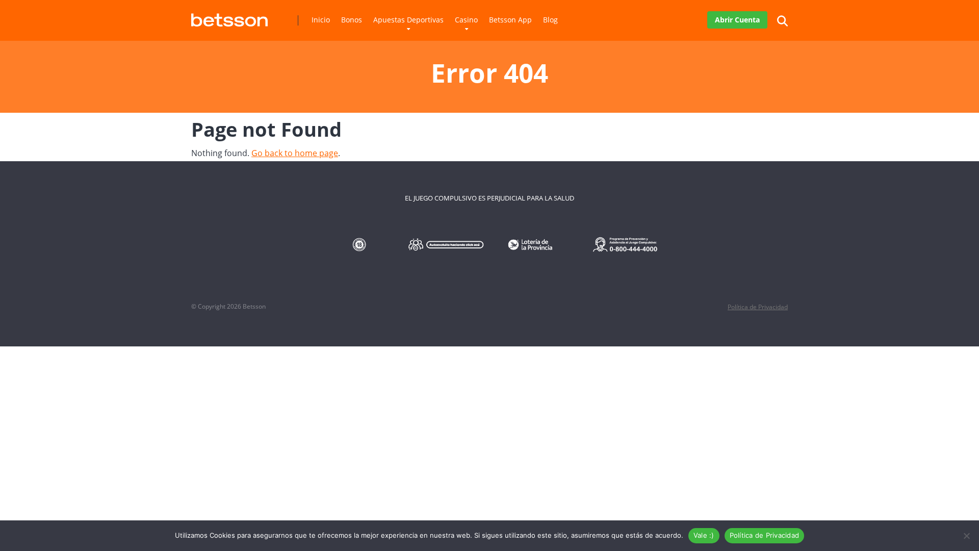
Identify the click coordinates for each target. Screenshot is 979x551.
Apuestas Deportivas (408, 19)
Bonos (351, 19)
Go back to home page (294, 153)
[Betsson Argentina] (229, 16)
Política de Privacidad (758, 307)
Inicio (321, 19)
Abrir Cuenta (737, 19)
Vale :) (703, 535)
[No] (966, 536)
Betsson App (510, 19)
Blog (550, 19)
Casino (466, 19)
